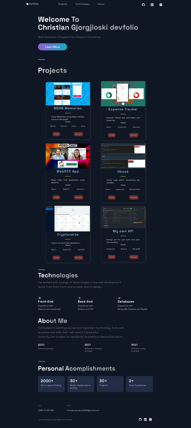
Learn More (52, 47)
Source (78, 134)
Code (56, 134)
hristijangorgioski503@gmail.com (79, 410)
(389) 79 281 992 (46, 410)
